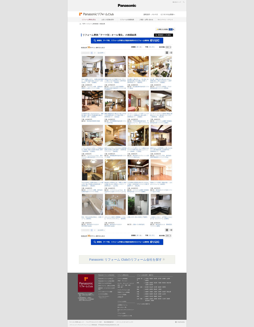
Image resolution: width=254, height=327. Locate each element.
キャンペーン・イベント (165, 19)
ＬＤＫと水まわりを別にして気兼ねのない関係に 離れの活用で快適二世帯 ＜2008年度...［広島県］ (92, 149)
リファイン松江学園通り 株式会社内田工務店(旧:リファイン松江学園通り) (115, 88)
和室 (129, 285)
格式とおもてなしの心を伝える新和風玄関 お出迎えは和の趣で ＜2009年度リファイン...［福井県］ (115, 149)
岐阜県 (147, 289)
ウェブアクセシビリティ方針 (94, 322)
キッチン (120, 283)
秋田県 (155, 278)
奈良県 (164, 291)
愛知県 (155, 289)
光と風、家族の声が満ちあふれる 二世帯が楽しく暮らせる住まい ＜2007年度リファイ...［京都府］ (161, 80)
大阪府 (155, 291)
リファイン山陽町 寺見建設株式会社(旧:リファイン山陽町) (161, 121)
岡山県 (155, 294)
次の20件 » (101, 53)
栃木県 (151, 284)
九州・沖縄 (139, 298)
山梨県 (147, 284)
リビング (131, 283)
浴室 (119, 285)
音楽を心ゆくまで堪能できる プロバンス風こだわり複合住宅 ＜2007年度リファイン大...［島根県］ (115, 80)
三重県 (159, 289)
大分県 (164, 298)
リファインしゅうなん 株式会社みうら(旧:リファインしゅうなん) (115, 191)
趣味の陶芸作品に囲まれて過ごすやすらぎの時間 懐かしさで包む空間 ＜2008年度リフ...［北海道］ (115, 115)
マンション (124, 280)
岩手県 (159, 278)
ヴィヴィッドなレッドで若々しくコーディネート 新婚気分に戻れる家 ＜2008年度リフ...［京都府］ (138, 115)
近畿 (138, 291)
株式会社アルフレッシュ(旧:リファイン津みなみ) (138, 156)
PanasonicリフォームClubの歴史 (106, 281)
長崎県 (155, 298)
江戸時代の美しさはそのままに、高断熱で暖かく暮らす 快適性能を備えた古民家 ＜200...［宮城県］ (92, 115)
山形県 (168, 278)
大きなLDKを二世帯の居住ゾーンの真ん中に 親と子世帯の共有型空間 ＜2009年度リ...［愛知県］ (92, 184)
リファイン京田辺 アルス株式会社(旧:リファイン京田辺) (160, 87)
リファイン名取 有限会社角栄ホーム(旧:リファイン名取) (92, 87)
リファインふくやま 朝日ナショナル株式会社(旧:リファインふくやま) (92, 157)
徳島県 (147, 296)
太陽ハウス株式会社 (139, 224)
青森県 (151, 278)
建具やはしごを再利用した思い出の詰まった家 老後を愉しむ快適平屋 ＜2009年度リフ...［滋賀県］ (161, 149)
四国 (138, 296)
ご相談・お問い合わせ (146, 19)
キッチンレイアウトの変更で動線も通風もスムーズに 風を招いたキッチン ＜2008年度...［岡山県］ (161, 115)
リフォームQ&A (121, 313)
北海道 (147, 278)
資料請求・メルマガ (150, 14)
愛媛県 (155, 296)
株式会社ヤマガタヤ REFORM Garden (91, 225)
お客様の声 (120, 297)
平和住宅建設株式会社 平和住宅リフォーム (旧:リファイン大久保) (138, 122)
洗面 (126, 285)
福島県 (147, 280)
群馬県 (151, 282)
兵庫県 (159, 291)
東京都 (164, 282)
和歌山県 (169, 291)
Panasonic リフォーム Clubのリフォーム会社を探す (125, 259)
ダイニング (125, 283)
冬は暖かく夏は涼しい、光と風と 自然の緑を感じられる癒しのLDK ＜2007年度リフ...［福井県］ (137, 80)
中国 (138, 294)
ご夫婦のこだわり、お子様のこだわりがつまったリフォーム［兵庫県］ (161, 217)
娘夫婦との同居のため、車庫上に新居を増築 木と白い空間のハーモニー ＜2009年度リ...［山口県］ (115, 184)
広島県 (159, 294)
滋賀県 (147, 291)
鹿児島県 (147, 300)
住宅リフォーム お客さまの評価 (106, 285)
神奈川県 (169, 282)
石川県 (155, 287)
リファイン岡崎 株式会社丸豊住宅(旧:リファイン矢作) (92, 190)
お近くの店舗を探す (108, 19)
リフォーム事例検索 (92, 24)
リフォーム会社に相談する (143, 303)
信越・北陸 (139, 287)
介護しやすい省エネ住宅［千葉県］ (137, 217)
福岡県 (147, 298)
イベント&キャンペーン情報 (105, 291)
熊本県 (159, 298)
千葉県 (159, 282)
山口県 (164, 294)
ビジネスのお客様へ (168, 14)
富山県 (151, 287)
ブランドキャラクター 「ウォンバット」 (103, 297)
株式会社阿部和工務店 (93, 121)
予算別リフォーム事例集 (124, 292)
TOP (83, 24)
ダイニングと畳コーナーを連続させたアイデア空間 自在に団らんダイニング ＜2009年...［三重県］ (138, 149)
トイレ (122, 285)
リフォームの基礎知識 (127, 19)
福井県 (159, 287)
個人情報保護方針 (109, 322)
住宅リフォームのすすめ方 (104, 283)
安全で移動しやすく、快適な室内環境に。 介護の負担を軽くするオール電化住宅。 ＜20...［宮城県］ (92, 80)
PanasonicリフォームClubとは (105, 278)
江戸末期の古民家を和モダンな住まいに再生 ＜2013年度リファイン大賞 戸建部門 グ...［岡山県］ (138, 184)
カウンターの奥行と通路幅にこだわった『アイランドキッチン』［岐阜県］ (115, 217)
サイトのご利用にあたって (76, 322)
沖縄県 (152, 300)
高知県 (159, 296)
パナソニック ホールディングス (124, 322)
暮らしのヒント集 (122, 307)
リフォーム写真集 (122, 294)
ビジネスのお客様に (103, 294)
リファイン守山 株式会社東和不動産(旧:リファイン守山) (160, 156)
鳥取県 (147, 294)
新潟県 (147, 287)
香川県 (151, 296)
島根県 (151, 294)
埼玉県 (155, 282)
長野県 (164, 287)
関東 (138, 282)
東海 (138, 289)
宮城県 (164, 278)
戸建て (119, 280)
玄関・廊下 (120, 287)
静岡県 (151, 289)
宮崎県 (168, 298)
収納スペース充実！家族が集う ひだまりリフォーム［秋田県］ (161, 183)
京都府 (151, 291)
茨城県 (147, 282)
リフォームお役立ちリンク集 (125, 315)
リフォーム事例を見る (89, 19)
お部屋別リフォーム (122, 305)
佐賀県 (151, 298)
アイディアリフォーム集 (124, 289)
